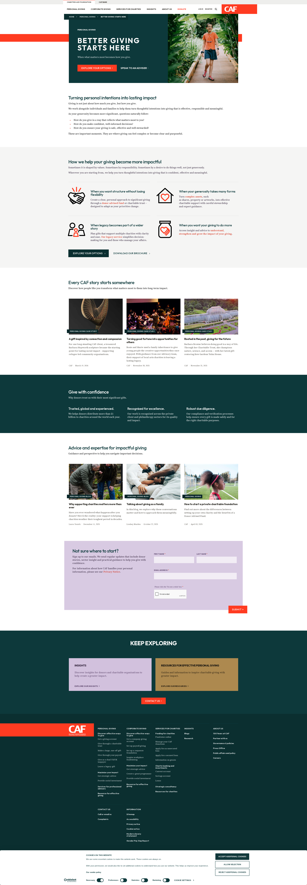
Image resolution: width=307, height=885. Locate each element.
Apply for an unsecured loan (166, 749)
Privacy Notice (111, 571)
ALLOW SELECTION (232, 864)
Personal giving (76, 9)
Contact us (104, 809)
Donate (182, 9)
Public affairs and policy (224, 753)
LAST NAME (202, 554)
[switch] (123, 880)
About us (167, 9)
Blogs (186, 734)
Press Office (219, 748)
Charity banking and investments (164, 767)
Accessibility (133, 819)
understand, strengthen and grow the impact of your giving (205, 232)
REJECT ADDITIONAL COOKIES (232, 872)
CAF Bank (103, 2)
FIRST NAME (159, 554)
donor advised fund (113, 203)
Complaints (103, 819)
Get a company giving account (137, 740)
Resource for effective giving (108, 794)
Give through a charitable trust (110, 744)
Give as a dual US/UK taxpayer (107, 760)
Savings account (162, 776)
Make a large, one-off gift (109, 750)
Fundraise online (163, 737)
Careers (217, 758)
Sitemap (131, 814)
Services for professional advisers (109, 788)
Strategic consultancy (166, 787)
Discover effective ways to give (109, 735)
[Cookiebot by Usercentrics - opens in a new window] (70, 880)
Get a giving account (107, 739)
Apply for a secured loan (166, 755)
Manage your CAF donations (163, 742)
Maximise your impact (108, 772)
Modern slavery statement (134, 835)
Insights (151, 9)
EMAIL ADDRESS (161, 570)
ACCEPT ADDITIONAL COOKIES (232, 857)
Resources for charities (166, 792)
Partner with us (220, 738)
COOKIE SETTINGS (182, 880)
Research (188, 738)
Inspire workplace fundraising (135, 758)
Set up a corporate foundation (135, 751)
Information (134, 809)
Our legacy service (111, 237)
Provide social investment (110, 780)
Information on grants (165, 760)
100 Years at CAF (221, 734)
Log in (200, 9)
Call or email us (105, 814)
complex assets (193, 196)
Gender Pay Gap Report (138, 841)
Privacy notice (133, 824)
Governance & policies (223, 743)
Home (71, 17)
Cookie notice (133, 829)
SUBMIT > (238, 609)
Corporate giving (101, 9)
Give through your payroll (110, 755)
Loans (158, 780)
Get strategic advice (107, 776)
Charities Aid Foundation (79, 2)
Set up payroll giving (136, 745)
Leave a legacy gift (106, 766)
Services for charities (128, 9)
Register (208, 9)
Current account (163, 771)
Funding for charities (165, 734)
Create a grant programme (139, 773)
